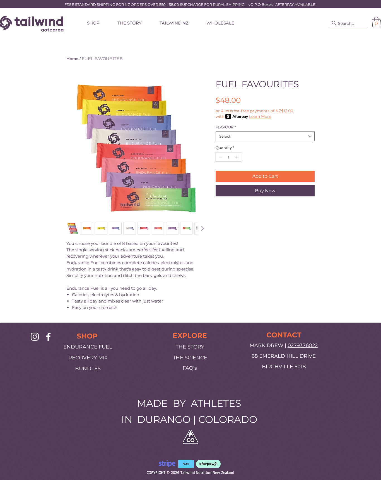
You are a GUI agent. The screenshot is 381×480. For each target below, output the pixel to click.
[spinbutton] (228, 157)
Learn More (260, 116)
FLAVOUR (226, 127)
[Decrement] (219, 157)
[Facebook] (48, 336)
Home (72, 58)
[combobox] (265, 136)
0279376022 (303, 345)
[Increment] (237, 157)
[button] (376, 22)
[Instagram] (34, 336)
